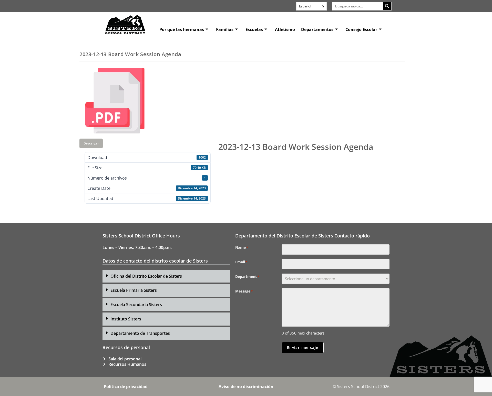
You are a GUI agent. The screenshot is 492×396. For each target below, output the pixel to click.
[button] (166, 276)
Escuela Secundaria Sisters (136, 304)
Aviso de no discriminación (246, 386)
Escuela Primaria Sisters (133, 290)
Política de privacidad (126, 386)
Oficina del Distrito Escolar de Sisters (146, 276)
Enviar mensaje (303, 347)
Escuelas (254, 29)
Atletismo (285, 29)
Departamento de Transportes (140, 333)
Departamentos (317, 29)
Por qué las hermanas (181, 29)
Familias (224, 29)
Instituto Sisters (125, 319)
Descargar (91, 143)
